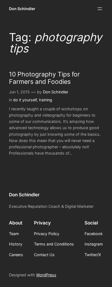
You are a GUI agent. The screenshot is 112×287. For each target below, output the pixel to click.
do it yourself (25, 99)
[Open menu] (100, 8)
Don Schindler (22, 8)
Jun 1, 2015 (19, 92)
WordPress (46, 275)
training (45, 99)
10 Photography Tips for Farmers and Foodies (44, 78)
